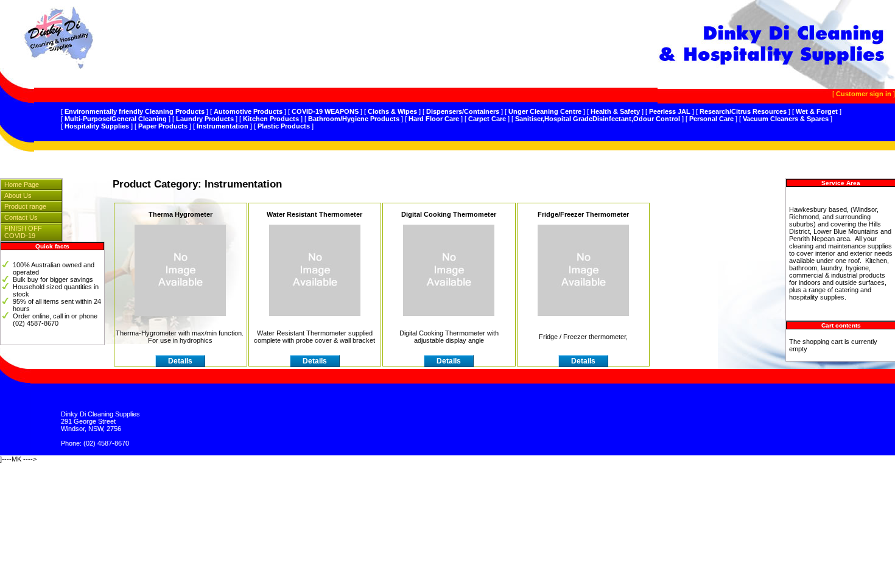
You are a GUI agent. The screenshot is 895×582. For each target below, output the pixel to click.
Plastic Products (284, 126)
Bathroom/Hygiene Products (353, 118)
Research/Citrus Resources (743, 111)
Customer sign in (863, 93)
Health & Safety (615, 111)
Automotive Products (248, 111)
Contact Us (21, 217)
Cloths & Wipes (392, 111)
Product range (25, 206)
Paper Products (163, 126)
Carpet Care (487, 118)
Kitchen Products (271, 118)
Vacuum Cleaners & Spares (786, 118)
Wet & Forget (817, 111)
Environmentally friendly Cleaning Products (135, 111)
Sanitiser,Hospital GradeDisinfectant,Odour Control (597, 118)
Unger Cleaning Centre (544, 111)
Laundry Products (205, 118)
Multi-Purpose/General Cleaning (116, 118)
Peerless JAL (669, 111)
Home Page (21, 184)
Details (180, 361)
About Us (18, 195)
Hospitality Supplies (97, 126)
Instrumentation (222, 126)
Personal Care (711, 118)
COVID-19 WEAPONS (325, 111)
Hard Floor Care (434, 118)
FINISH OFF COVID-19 (23, 232)
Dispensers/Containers (462, 111)
